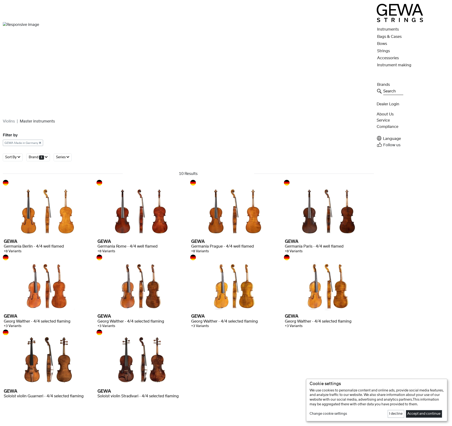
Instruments (388, 29)
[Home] (400, 13)
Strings (383, 51)
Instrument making (394, 65)
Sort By (11, 157)
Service (383, 120)
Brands (383, 85)
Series (61, 157)
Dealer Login (388, 104)
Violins (9, 121)
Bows (382, 44)
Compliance (387, 127)
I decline (396, 413)
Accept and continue (423, 413)
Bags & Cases (389, 37)
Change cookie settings (328, 413)
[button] (413, 138)
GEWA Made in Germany (21, 142)
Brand (35, 157)
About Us (385, 114)
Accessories (388, 58)
